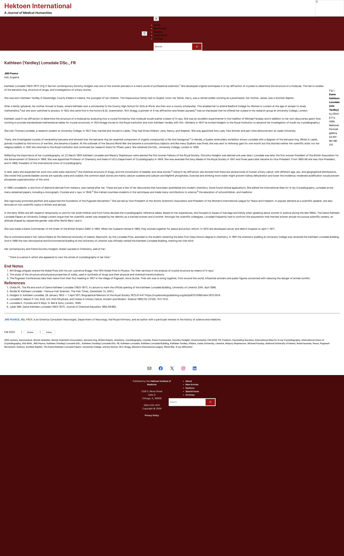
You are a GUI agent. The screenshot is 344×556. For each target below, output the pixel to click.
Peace (316, 343)
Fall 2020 (212, 340)
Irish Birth (27, 343)
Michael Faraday (256, 343)
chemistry (119, 340)
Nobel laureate (304, 343)
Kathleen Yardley (178, 343)
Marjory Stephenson (235, 343)
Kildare (192, 343)
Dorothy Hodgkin (181, 340)
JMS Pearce (39, 343)
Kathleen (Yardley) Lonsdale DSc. (63, 343)
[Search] (197, 46)
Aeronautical (25, 340)
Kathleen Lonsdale (130, 343)
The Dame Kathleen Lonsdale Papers (62, 347)
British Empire (105, 340)
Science (21, 347)
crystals (147, 340)
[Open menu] (144, 33)
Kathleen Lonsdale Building (155, 343)
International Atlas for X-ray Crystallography (277, 340)
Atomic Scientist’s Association (67, 340)
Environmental (198, 340)
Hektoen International (38, 6)
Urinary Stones (110, 347)
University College (92, 347)
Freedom (226, 340)
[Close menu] (156, 19)
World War (169, 347)
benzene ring (90, 340)
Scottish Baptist (34, 347)
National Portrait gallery (334, 129)
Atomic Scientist (41, 340)
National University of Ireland (280, 343)
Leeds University (205, 343)
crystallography (133, 340)
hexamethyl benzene (243, 340)
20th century (11, 340)
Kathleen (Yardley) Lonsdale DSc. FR (100, 343)
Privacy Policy (152, 415)
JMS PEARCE (12, 319)
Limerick (220, 343)
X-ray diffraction (184, 347)
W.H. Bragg (125, 347)
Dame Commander (161, 340)
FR (219, 340)
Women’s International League (147, 347)
